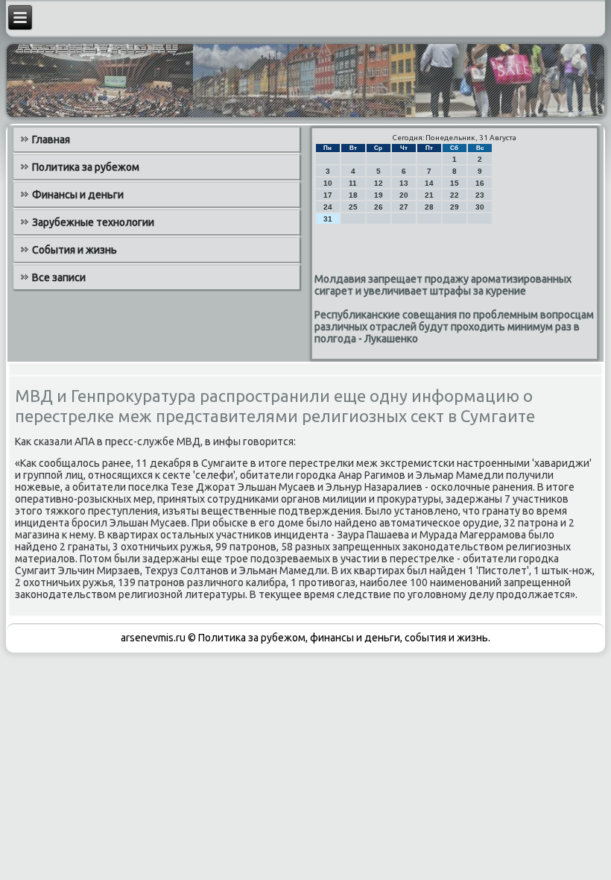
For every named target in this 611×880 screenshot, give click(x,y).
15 (454, 183)
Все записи (59, 277)
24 (327, 207)
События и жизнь (74, 250)
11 (353, 183)
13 (403, 183)
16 (479, 183)
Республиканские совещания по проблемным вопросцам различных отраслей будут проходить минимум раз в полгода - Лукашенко (454, 327)
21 (429, 195)
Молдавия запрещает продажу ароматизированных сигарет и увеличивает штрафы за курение (443, 285)
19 (378, 195)
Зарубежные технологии (93, 222)
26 (378, 207)
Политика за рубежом (85, 167)
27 (403, 207)
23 (479, 195)
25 (353, 207)
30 (479, 207)
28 (429, 207)
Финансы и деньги (78, 195)
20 (403, 195)
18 (353, 195)
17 (327, 195)
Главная (51, 139)
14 (429, 183)
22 (454, 195)
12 (378, 183)
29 (454, 207)
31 (327, 219)
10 (327, 183)
